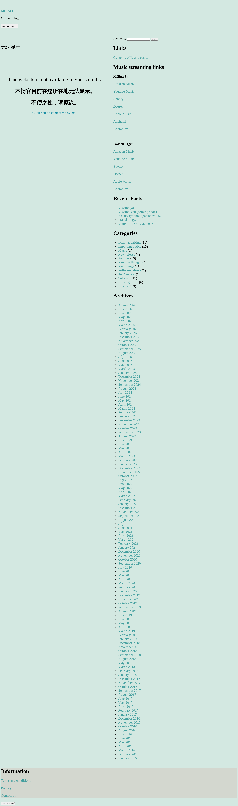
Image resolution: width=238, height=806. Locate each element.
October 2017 (127, 686)
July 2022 (125, 480)
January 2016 (127, 758)
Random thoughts (130, 262)
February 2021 (128, 543)
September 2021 (129, 516)
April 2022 (125, 492)
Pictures (123, 258)
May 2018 (125, 663)
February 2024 (128, 412)
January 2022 (127, 504)
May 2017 (125, 702)
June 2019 (125, 619)
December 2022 (129, 468)
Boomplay (120, 129)
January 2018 (127, 675)
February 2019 (128, 635)
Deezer (118, 106)
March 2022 (126, 496)
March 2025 (126, 369)
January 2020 (127, 591)
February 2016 (128, 754)
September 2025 (129, 349)
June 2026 (125, 313)
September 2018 (129, 655)
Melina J (7, 11)
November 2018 (129, 647)
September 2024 (129, 384)
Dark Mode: (6, 804)
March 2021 (126, 539)
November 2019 (129, 599)
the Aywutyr (126, 274)
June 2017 (125, 698)
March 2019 (126, 631)
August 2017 (127, 694)
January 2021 (127, 547)
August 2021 (127, 520)
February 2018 (128, 671)
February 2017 (128, 710)
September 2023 (129, 432)
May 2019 (125, 623)
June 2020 (125, 571)
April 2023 (125, 452)
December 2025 (129, 337)
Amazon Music (123, 84)
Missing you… (128, 208)
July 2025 (125, 357)
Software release (129, 270)
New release (126, 254)
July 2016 (125, 734)
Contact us (8, 795)
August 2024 (127, 388)
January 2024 (127, 416)
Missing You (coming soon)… (139, 212)
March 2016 (126, 750)
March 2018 (126, 667)
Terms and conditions (16, 780)
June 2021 (125, 528)
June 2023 (125, 444)
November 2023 (129, 424)
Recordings (126, 266)
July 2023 (125, 440)
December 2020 (129, 551)
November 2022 (129, 472)
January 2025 (127, 372)
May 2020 (125, 575)
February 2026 (128, 329)
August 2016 (127, 730)
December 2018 (129, 643)
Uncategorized (128, 282)
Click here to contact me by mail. (55, 113)
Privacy (6, 788)
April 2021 (125, 535)
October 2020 (127, 559)
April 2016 (125, 746)
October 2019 (127, 603)
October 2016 (127, 726)
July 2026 (125, 309)
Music (122, 250)
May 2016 (125, 742)
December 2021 (129, 508)
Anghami (119, 121)
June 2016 (125, 738)
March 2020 (126, 583)
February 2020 (128, 587)
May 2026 (125, 317)
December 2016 (129, 718)
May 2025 (125, 365)
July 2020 (125, 567)
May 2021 (125, 531)
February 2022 (128, 500)
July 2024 (125, 392)
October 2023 (127, 428)
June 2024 (125, 396)
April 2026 (125, 321)
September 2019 (129, 607)
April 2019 (125, 627)
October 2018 (127, 651)
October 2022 (127, 476)
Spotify (118, 99)
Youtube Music (123, 91)
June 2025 (125, 361)
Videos (123, 286)
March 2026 (126, 325)
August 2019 (127, 611)
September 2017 (129, 690)
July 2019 (125, 615)
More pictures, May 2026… (137, 224)
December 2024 (129, 376)
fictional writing (129, 242)
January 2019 (127, 639)
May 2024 (125, 400)
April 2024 (125, 404)
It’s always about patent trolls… (140, 216)
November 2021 (129, 512)
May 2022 (125, 488)
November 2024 (129, 380)
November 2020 (129, 555)
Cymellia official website (130, 57)
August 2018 (127, 659)
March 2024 (126, 408)
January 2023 (127, 464)
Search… (119, 39)
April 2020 (125, 579)
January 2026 (127, 333)
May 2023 (125, 448)
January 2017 (127, 714)
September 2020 (129, 563)
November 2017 (129, 683)
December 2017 (129, 679)
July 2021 (125, 524)
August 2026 (127, 305)
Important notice (129, 246)
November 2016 (129, 722)
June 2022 (125, 484)
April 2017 (125, 706)
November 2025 (129, 341)
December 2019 (129, 595)
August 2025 (127, 353)
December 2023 (129, 420)
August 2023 (127, 436)
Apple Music (122, 114)
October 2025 (127, 345)
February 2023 (128, 460)
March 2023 (126, 456)
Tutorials (124, 278)
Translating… (127, 220)
